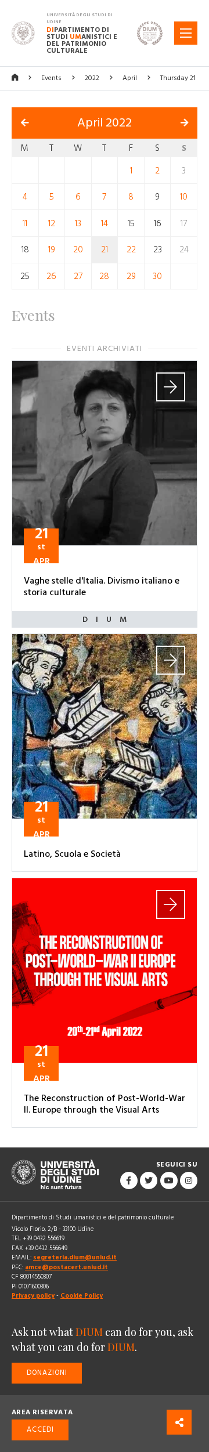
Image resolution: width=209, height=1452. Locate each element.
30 (157, 276)
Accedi (40, 1430)
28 (104, 276)
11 (25, 223)
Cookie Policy (81, 1295)
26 (51, 276)
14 (104, 223)
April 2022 (104, 123)
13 (78, 223)
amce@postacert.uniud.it (66, 1267)
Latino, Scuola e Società (72, 854)
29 (131, 276)
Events (51, 78)
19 (51, 250)
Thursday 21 (178, 78)
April (129, 78)
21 (104, 250)
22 (131, 250)
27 (78, 276)
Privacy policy (33, 1295)
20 (78, 250)
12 (51, 223)
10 (184, 197)
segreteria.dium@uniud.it (75, 1257)
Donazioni (47, 1373)
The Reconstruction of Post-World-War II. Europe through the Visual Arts (104, 1104)
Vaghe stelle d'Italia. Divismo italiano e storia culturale (101, 586)
